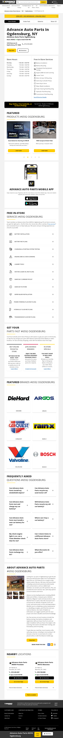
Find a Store (41, 713)
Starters (42, 5)
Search (43, 2)
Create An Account (30, 369)
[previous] (24, 157)
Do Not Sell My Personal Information (50, 728)
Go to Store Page (18, 681)
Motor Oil (53, 21)
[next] (39, 157)
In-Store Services (42, 716)
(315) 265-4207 (15, 672)
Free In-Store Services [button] (15, 688)
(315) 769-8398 (41, 672)
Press (20, 718)
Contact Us (7, 716)
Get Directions (19, 678)
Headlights (25, 5)
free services (51, 224)
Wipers (59, 5)
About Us (21, 713)
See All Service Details (40, 97)
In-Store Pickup (42, 718)
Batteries (4, 5)
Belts (50, 5)
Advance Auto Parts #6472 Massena (45, 663)
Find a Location (31, 695)
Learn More (14, 369)
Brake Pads (26, 21)
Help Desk (7, 718)
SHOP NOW (19, 150)
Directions (23, 50)
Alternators (15, 5)
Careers (21, 716)
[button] (31, 234)
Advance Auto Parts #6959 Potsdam (19, 663)
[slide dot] (27, 157)
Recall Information (9, 713)
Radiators (46, 5)
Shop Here (11, 50)
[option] (19, 137)
